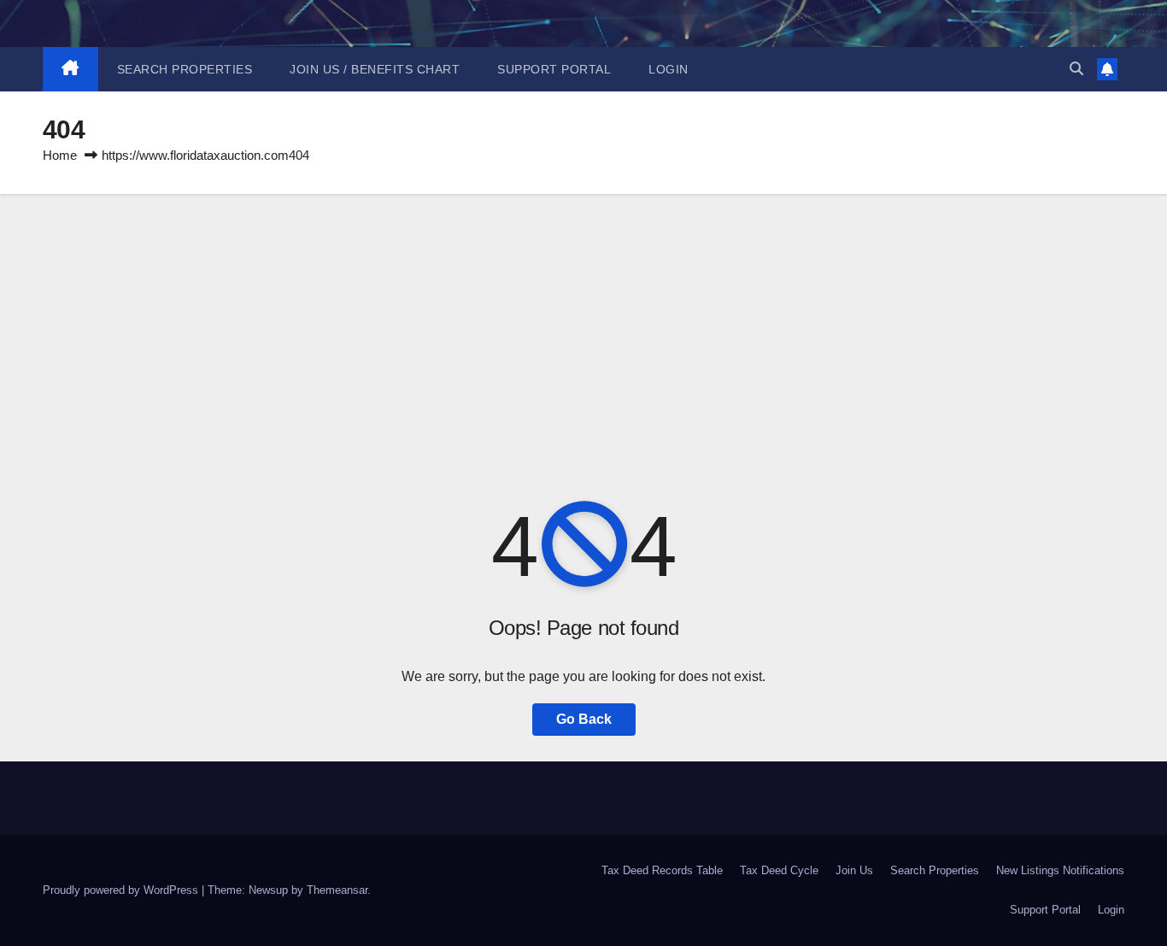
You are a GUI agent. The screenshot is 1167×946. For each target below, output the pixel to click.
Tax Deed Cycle (779, 870)
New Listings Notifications (1060, 870)
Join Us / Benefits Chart (375, 69)
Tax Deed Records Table (662, 870)
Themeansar (337, 890)
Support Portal (554, 69)
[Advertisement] (583, 322)
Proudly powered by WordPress (122, 890)
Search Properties (185, 69)
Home (60, 155)
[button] (1076, 69)
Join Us (854, 870)
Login (668, 69)
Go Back (584, 719)
